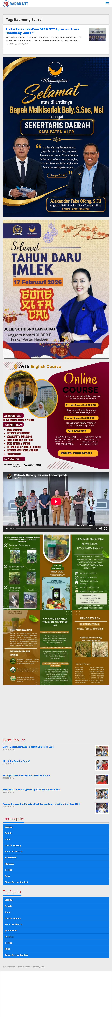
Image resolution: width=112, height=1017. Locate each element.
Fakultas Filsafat (14, 851)
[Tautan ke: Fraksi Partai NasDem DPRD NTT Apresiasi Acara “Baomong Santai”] (97, 34)
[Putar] (6, 528)
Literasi (9, 827)
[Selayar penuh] (105, 528)
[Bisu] (100, 528)
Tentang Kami (39, 966)
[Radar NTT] (15, 3)
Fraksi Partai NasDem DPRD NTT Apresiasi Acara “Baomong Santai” (42, 31)
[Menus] (107, 3)
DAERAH (10, 43)
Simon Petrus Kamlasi (16, 882)
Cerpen (8, 869)
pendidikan (11, 857)
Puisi (7, 876)
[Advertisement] (56, 708)
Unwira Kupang (13, 845)
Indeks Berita (24, 966)
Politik (8, 833)
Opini (7, 839)
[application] (56, 502)
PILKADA (9, 863)
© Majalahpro (9, 966)
